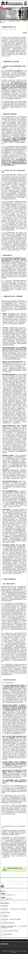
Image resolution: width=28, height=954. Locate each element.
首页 (1, 21)
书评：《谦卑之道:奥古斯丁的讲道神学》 (10, 930)
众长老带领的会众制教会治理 (7, 922)
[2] (11, 136)
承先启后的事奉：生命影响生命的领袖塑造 (11, 919)
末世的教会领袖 (4, 905)
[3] (8, 211)
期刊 (5, 21)
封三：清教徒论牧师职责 (6, 934)
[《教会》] (14, 3)
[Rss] (13, 949)
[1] (2, 826)
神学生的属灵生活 (5, 915)
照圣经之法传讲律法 (5, 912)
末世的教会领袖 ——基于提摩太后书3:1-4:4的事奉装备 (13, 909)
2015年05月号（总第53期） (14, 21)
